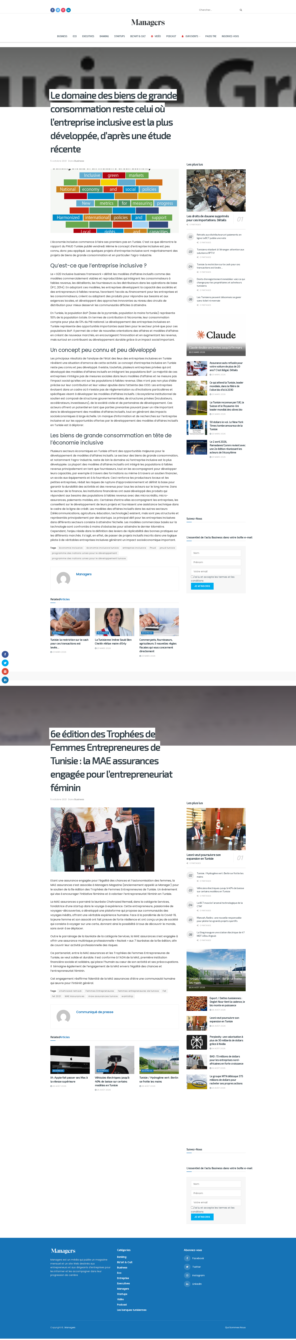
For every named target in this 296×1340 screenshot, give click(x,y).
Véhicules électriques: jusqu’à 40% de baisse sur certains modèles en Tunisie (112, 1081)
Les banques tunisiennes (131, 1310)
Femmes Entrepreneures (100, 990)
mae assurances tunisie (103, 996)
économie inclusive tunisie (103, 547)
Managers (84, 574)
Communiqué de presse (94, 1012)
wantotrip (127, 996)
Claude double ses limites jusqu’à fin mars (215, 347)
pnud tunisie (167, 547)
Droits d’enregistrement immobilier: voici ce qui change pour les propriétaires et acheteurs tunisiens (221, 282)
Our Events (192, 36)
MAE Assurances (74, 996)
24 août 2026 (218, 1048)
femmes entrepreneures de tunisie (138, 990)
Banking (104, 36)
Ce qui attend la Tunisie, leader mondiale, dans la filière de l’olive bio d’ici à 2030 (226, 386)
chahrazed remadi (70, 990)
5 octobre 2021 (58, 161)
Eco (75, 36)
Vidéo (158, 36)
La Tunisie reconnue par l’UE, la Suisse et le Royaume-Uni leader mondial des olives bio (227, 406)
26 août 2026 (59, 1086)
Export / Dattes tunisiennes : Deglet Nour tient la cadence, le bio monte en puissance (227, 1001)
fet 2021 (56, 996)
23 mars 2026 (59, 652)
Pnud (153, 547)
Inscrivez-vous (230, 36)
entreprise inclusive (134, 547)
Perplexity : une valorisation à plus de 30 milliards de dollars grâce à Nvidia (226, 1040)
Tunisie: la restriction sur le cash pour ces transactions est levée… (69, 643)
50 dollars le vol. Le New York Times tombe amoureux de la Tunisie (226, 425)
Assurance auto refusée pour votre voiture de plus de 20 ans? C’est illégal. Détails (226, 366)
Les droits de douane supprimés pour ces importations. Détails (208, 218)
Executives (88, 36)
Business (62, 36)
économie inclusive (71, 547)
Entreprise (123, 1278)
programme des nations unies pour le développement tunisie (89, 558)
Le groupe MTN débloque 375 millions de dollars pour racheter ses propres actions (226, 1080)
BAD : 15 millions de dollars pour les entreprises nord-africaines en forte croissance (226, 1060)
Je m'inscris (202, 586)
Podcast (171, 36)
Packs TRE (210, 36)
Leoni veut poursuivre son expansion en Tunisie (204, 856)
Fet (164, 990)
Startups (119, 36)
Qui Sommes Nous (235, 1327)
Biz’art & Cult (138, 36)
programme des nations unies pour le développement (84, 553)
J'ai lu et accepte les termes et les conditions (213, 578)
